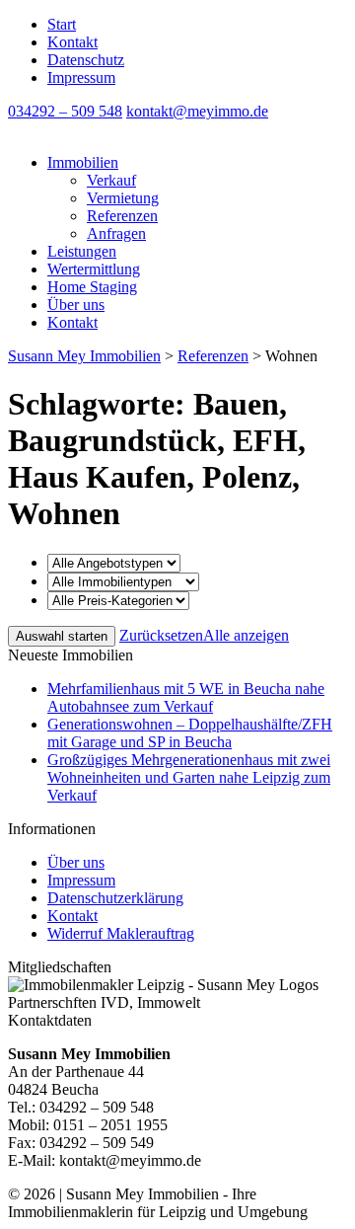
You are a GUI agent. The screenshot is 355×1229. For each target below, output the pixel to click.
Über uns (76, 304)
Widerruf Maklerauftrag (120, 933)
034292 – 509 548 (65, 111)
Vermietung (123, 198)
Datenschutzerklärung (115, 897)
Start (61, 24)
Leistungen (81, 251)
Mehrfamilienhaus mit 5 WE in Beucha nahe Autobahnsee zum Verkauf (185, 697)
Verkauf (111, 180)
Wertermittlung (93, 269)
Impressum (81, 77)
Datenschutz (85, 59)
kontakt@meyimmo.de (197, 111)
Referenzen (122, 215)
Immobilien (82, 162)
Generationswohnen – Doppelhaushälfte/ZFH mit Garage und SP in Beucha (189, 733)
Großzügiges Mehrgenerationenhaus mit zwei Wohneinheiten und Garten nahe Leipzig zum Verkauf (188, 777)
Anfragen (116, 233)
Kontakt (72, 42)
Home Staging (92, 286)
